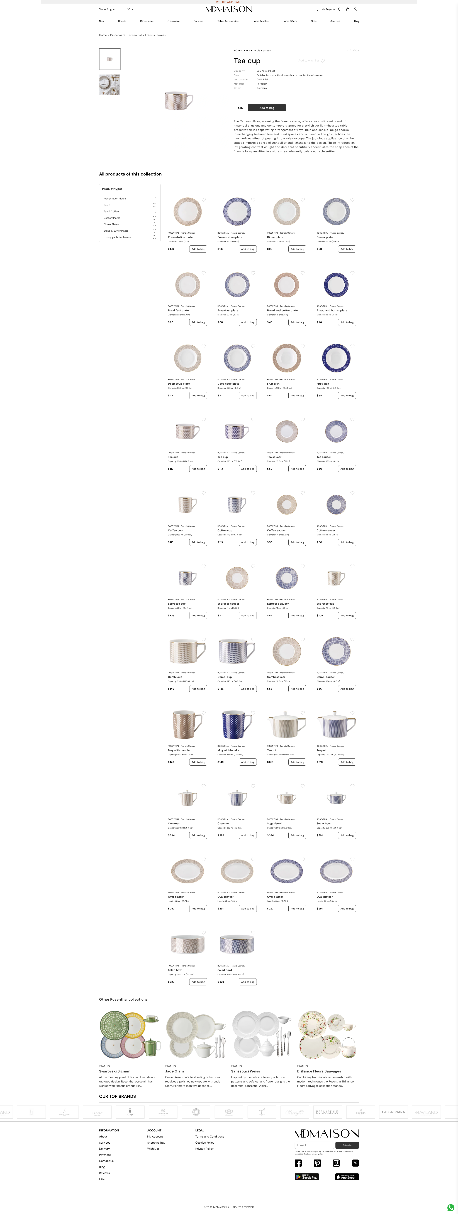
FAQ (101, 1179)
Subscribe (347, 1145)
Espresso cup (177, 603)
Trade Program (107, 9)
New (101, 21)
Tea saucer (274, 457)
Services (335, 21)
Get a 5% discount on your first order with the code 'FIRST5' (229, 2)
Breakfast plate (178, 310)
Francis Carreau (155, 35)
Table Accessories (228, 21)
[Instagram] (336, 1163)
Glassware (173, 21)
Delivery (104, 1149)
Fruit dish (273, 383)
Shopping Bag (156, 1142)
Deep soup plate (179, 383)
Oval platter (176, 897)
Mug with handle (179, 750)
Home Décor (289, 21)
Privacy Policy (204, 1149)
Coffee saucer (276, 530)
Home (103, 35)
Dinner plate (275, 237)
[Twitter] (355, 1163)
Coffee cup (175, 530)
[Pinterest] (317, 1163)
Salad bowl (175, 970)
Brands (122, 21)
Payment (105, 1155)
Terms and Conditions (209, 1136)
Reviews (104, 1173)
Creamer (173, 823)
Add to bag (266, 108)
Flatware (198, 21)
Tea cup (173, 457)
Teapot (271, 750)
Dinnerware (147, 21)
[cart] (348, 9)
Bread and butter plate (282, 310)
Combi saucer (276, 677)
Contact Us (106, 1161)
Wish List (153, 1149)
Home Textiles (260, 21)
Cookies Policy (204, 1142)
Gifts (313, 21)
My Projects (328, 9)
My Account (155, 1136)
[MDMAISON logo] (327, 1134)
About (103, 1136)
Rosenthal (135, 35)
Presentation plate (180, 237)
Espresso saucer (228, 603)
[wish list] (340, 9)
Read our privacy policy (313, 1154)
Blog (356, 21)
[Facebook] (298, 1163)
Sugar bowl (274, 823)
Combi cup (175, 677)
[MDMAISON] (229, 9)
